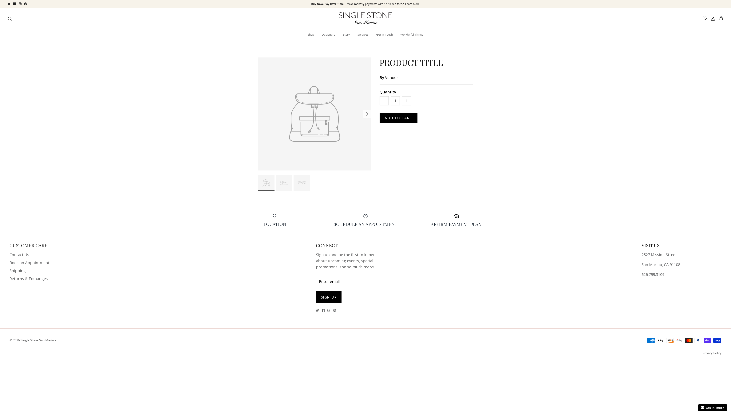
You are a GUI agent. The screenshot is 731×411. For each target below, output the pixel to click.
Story (346, 34)
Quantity (388, 92)
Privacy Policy (711, 353)
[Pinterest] (25, 3)
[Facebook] (14, 3)
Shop (311, 34)
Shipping (18, 270)
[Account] (712, 18)
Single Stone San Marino (38, 340)
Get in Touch (384, 34)
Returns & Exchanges (29, 278)
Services (363, 34)
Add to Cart (399, 117)
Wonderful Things (411, 34)
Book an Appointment (29, 262)
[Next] (367, 114)
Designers (328, 34)
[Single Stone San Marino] (365, 18)
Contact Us (19, 254)
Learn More (412, 4)
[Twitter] (9, 3)
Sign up (329, 297)
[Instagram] (20, 3)
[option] (314, 113)
